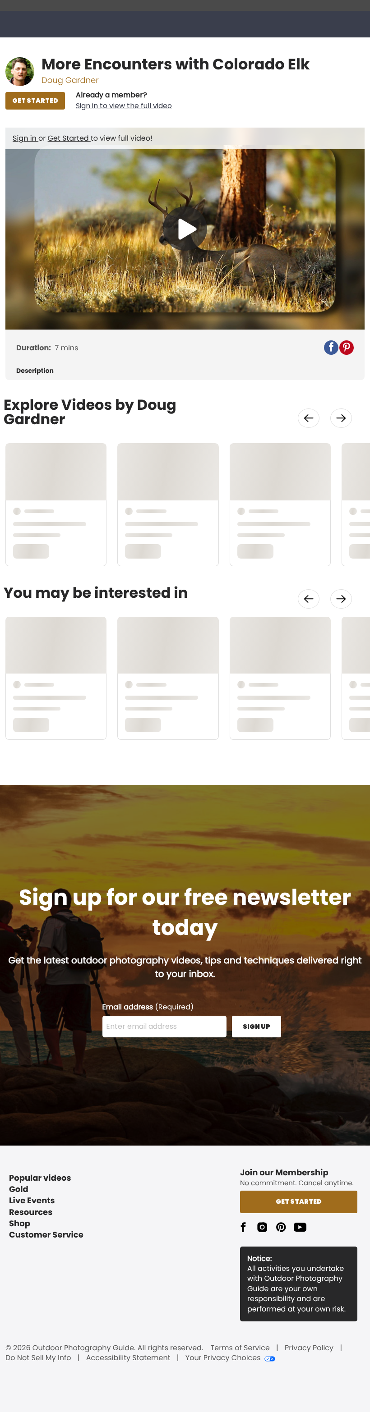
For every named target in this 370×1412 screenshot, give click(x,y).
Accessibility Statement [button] (128, 1358)
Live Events (32, 1200)
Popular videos (40, 1178)
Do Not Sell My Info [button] (38, 1358)
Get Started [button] (299, 1201)
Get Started (69, 138)
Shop (19, 1223)
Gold (18, 1189)
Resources (30, 1212)
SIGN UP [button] (256, 1026)
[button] (124, 100)
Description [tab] (35, 371)
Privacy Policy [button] (309, 1348)
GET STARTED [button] (35, 100)
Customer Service (46, 1235)
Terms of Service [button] (240, 1348)
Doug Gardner (70, 80)
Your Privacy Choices (223, 1358)
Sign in (25, 138)
